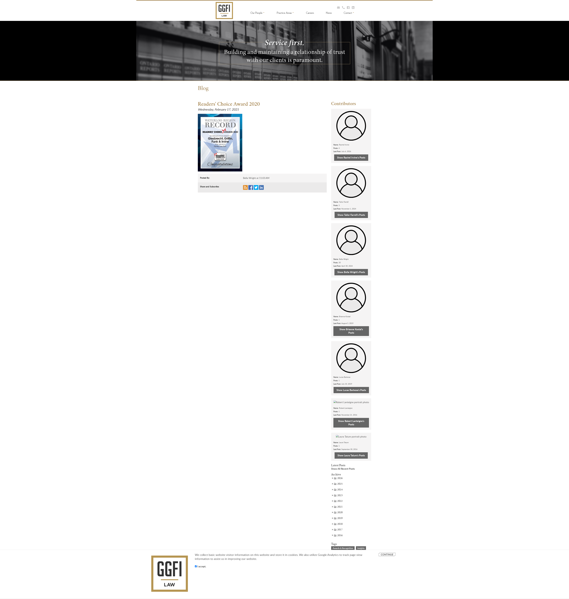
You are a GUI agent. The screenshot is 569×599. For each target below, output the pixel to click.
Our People (256, 12)
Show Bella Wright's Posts (351, 272)
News (329, 12)
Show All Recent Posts (343, 468)
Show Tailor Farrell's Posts (351, 215)
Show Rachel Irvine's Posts (351, 157)
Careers (310, 12)
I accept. (201, 566)
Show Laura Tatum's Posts (351, 455)
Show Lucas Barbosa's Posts (351, 390)
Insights (361, 548)
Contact (348, 12)
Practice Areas (284, 12)
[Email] (338, 7)
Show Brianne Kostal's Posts (351, 331)
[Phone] (343, 7)
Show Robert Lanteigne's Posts (351, 422)
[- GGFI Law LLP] (224, 10)
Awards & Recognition (343, 548)
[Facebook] (348, 7)
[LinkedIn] (353, 7)
